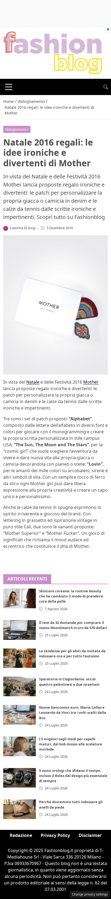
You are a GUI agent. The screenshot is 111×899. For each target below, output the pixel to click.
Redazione (21, 835)
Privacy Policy (55, 835)
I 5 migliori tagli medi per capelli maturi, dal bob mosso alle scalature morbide (70, 744)
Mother (91, 382)
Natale (32, 382)
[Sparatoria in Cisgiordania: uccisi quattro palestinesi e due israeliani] (19, 686)
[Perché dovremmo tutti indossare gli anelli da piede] (19, 809)
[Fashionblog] (52, 52)
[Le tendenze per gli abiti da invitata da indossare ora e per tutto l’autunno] (19, 658)
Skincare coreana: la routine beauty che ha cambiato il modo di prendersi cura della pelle (71, 596)
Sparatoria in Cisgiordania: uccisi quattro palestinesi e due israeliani (69, 682)
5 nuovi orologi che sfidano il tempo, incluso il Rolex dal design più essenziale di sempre (73, 775)
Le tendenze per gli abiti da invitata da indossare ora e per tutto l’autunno (72, 653)
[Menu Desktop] (8, 87)
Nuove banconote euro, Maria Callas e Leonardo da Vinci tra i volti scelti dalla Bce (72, 712)
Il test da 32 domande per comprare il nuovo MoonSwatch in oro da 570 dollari (73, 625)
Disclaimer (90, 835)
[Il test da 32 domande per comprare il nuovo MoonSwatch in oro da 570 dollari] (19, 630)
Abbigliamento (17, 129)
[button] (105, 87)
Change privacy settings (90, 894)
